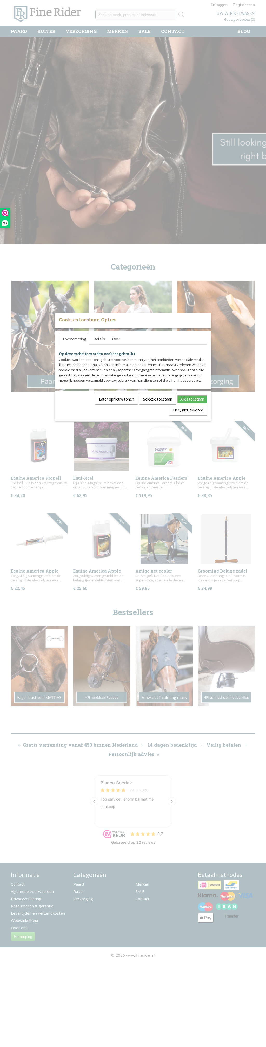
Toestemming (74, 338)
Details (99, 338)
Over (116, 338)
